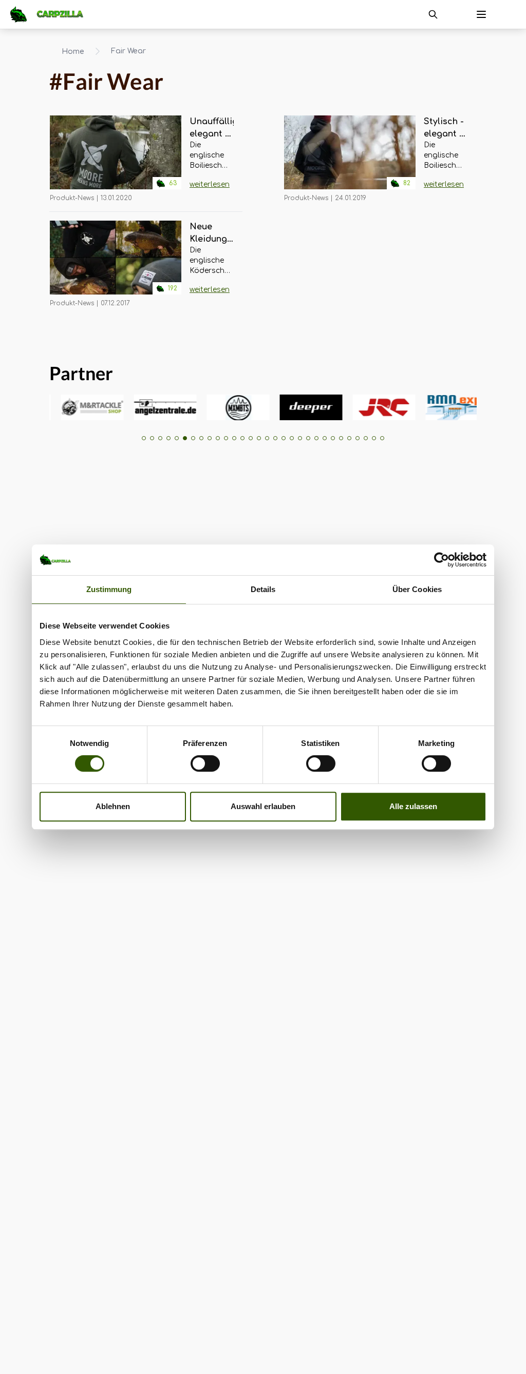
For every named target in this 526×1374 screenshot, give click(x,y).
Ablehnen (113, 806)
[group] (77, 407)
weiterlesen (210, 184)
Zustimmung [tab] (109, 589)
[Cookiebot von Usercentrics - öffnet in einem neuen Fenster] (441, 559)
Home (73, 51)
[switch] (205, 763)
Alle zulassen (413, 806)
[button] (144, 438)
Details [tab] (263, 589)
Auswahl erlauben (263, 806)
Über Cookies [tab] (417, 589)
